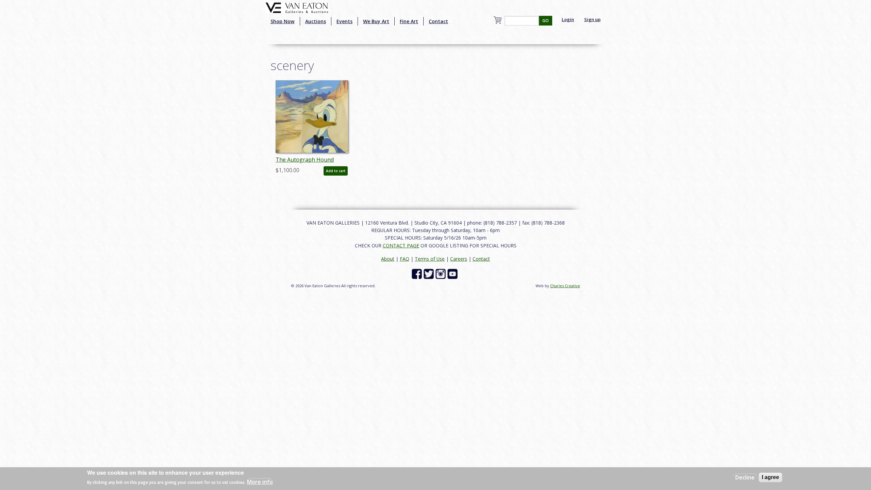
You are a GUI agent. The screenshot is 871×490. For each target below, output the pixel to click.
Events (344, 21)
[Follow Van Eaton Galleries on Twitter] (430, 273)
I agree (770, 477)
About (387, 259)
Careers (458, 259)
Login (568, 19)
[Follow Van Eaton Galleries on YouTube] (453, 273)
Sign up (592, 19)
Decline (745, 477)
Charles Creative (565, 285)
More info (260, 482)
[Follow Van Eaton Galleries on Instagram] (441, 273)
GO (545, 20)
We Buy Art (376, 21)
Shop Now (282, 21)
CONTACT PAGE (401, 245)
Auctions (315, 21)
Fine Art (409, 21)
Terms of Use (430, 259)
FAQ (404, 259)
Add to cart (335, 170)
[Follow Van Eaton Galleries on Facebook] (418, 273)
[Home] (296, 7)
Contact (438, 21)
